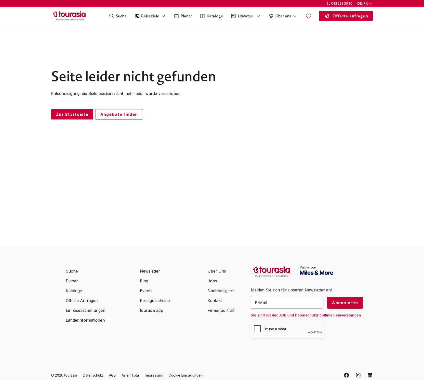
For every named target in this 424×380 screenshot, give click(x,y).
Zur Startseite (72, 114)
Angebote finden (119, 114)
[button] (365, 3)
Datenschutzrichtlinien (315, 315)
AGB (282, 315)
